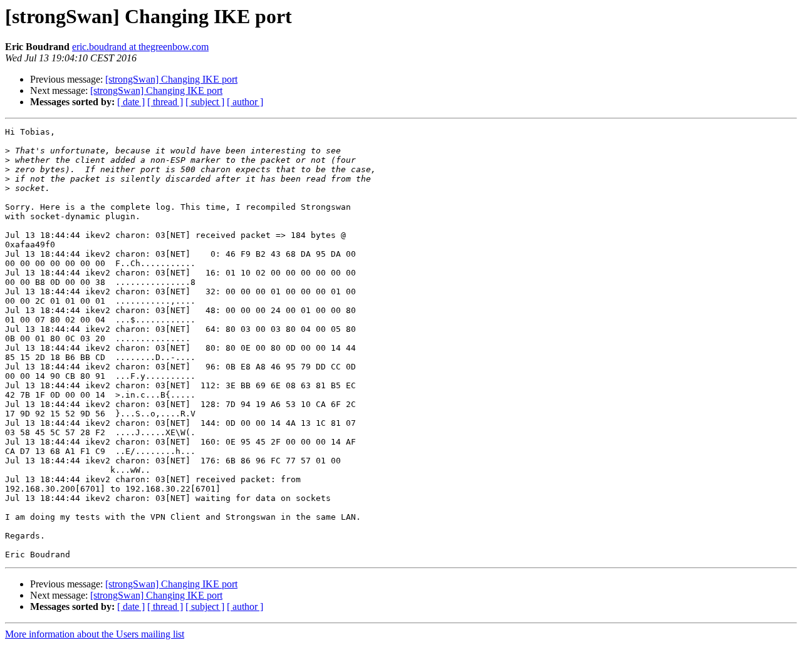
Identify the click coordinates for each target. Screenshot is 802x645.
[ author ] (245, 101)
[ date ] (131, 101)
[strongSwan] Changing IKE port (171, 79)
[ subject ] (204, 101)
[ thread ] (165, 101)
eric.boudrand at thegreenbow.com (140, 46)
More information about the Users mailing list (94, 634)
